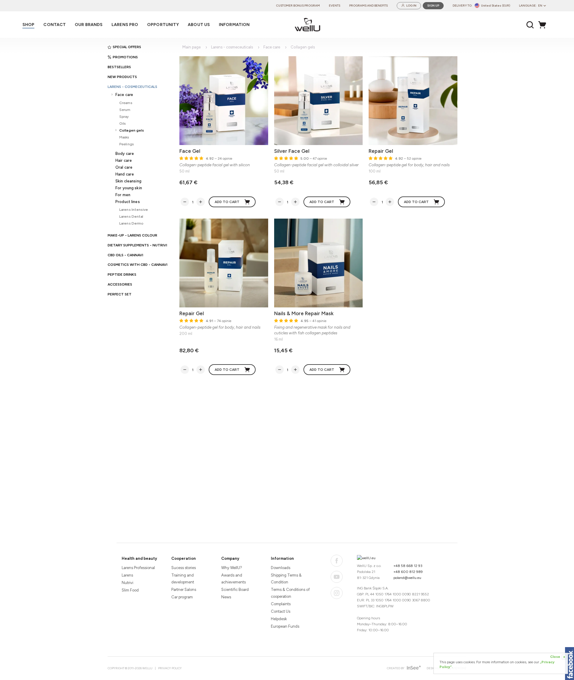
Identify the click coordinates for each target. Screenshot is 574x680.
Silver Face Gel (291, 151)
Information (282, 558)
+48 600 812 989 (408, 572)
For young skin (128, 188)
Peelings (126, 144)
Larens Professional (138, 567)
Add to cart (227, 202)
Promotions (125, 57)
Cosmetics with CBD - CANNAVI (137, 265)
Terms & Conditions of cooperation (290, 593)
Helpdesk (279, 619)
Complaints (281, 604)
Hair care (123, 160)
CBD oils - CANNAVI (125, 255)
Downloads (280, 567)
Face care (124, 94)
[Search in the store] (530, 25)
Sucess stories (183, 567)
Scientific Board (235, 589)
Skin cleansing (128, 181)
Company (230, 558)
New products (122, 77)
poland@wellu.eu (407, 578)
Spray (124, 116)
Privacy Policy (170, 668)
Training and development (182, 578)
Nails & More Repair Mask (304, 313)
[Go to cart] (544, 25)
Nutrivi (127, 582)
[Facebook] (337, 561)
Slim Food (130, 590)
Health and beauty (139, 558)
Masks (124, 137)
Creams (125, 103)
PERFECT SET (120, 294)
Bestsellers (119, 67)
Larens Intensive (133, 209)
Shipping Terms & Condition (286, 578)
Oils (122, 123)
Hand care (124, 174)
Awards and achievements (233, 578)
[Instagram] (337, 593)
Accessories (120, 284)
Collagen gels (131, 130)
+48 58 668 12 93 (407, 566)
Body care (124, 153)
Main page (191, 47)
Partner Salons (183, 589)
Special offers (127, 47)
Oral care (123, 167)
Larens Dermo (131, 223)
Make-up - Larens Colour (132, 235)
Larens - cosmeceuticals (132, 87)
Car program (182, 597)
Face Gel (189, 151)
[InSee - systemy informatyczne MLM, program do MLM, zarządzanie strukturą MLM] (413, 668)
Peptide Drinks (122, 274)
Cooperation (183, 558)
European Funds (285, 626)
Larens (127, 575)
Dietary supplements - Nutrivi (137, 245)
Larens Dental (131, 216)
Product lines (127, 201)
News (226, 597)
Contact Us (280, 611)
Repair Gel (381, 151)
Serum (125, 110)
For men (122, 195)
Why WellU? (231, 567)
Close (557, 657)
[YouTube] (337, 577)
